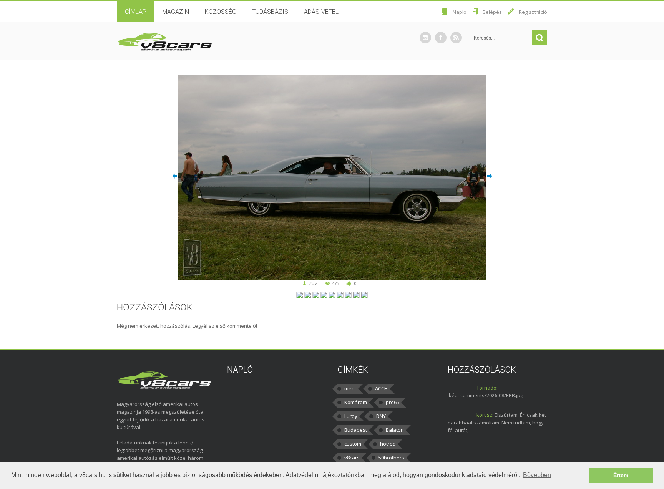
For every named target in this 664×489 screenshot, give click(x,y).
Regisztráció (533, 11)
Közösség (220, 11)
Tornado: (487, 387)
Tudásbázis (270, 11)
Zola (313, 283)
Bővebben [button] (537, 475)
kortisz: (484, 414)
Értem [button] (620, 475)
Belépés (492, 11)
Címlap (135, 11)
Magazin (175, 11)
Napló (459, 11)
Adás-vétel (321, 11)
